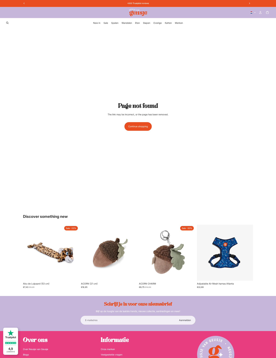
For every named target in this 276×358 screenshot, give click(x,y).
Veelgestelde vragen (111, 354)
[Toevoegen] (74, 276)
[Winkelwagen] (267, 12)
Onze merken (108, 349)
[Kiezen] (248, 276)
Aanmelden (185, 320)
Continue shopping (138, 126)
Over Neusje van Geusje (35, 349)
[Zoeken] (7, 22)
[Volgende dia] (248, 252)
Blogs (26, 354)
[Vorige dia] (202, 252)
